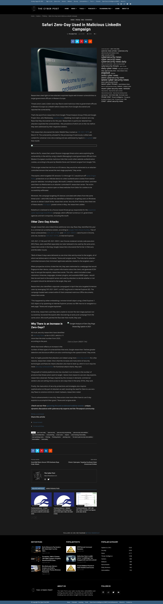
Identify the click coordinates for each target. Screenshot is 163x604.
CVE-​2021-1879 (83, 132)
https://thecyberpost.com (50, 475)
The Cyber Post (73, 34)
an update (89, 138)
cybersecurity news (111, 57)
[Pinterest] (81, 41)
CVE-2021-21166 (53, 233)
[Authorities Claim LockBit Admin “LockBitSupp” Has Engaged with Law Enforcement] (71, 558)
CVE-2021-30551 (69, 233)
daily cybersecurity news (108, 71)
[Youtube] (130, 4)
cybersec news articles (109, 51)
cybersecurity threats (110, 66)
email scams (59, 434)
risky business (104, 90)
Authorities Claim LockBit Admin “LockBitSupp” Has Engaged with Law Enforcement (86, 558)
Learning (81, 602)
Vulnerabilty (45, 439)
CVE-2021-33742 (52, 236)
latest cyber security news (115, 80)
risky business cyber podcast (115, 90)
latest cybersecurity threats (109, 82)
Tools (91, 1)
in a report (47, 204)
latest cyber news (109, 75)
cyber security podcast (106, 64)
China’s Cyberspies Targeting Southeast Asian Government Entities (82, 463)
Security (76, 1)
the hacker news (123, 95)
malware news (127, 86)
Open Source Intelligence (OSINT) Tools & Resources (104, 602)
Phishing (44, 16)
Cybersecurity (51, 432)
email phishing (50, 434)
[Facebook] (73, 41)
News (73, 8)
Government (37, 422)
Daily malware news (122, 71)
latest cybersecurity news (112, 78)
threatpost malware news (107, 99)
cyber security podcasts (119, 64)
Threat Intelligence (117, 97)
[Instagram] (121, 4)
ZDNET (103, 101)
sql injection (104, 95)
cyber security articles (107, 55)
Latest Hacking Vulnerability (78, 434)
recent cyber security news (111, 89)
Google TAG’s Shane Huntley (79, 230)
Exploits (67, 434)
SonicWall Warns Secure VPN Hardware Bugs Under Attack (45, 463)
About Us (123, 1)
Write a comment (37, 414)
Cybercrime (57, 1)
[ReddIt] (90, 41)
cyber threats (123, 66)
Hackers (64, 1)
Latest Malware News (124, 84)
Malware (70, 1)
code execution (105, 49)
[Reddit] (124, 4)
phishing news (66, 437)
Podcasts (98, 1)
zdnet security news (115, 101)
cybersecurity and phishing (64, 432)
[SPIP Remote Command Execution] (71, 549)
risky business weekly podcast (120, 93)
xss (125, 99)
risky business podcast (106, 93)
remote (126, 88)
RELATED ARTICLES (38, 488)
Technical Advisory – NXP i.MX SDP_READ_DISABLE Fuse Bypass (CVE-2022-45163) (86, 510)
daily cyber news (109, 68)
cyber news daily (41, 432)
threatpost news (119, 99)
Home (67, 8)
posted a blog (58, 118)
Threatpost (127, 97)
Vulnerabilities (83, 1)
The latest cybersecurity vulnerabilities (82, 437)
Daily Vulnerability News (38, 434)
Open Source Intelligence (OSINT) (110, 1)
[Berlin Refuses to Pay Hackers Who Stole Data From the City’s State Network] (36, 549)
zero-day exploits (83, 358)
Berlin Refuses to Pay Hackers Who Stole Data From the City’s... (51, 549)
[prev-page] (32, 517)
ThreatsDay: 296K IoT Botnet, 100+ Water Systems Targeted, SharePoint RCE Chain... (51, 558)
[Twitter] (127, 4)
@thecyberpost (93, 533)
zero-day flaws (38, 335)
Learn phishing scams (37, 437)
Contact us (129, 602)
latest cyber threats (109, 84)
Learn (117, 8)
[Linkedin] (86, 41)
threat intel (106, 97)
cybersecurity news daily (113, 62)
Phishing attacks (56, 437)
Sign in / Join (49, 1)
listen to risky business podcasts (109, 86)
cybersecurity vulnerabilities (80, 432)
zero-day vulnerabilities (44, 367)
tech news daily (113, 95)
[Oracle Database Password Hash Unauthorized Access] (71, 568)
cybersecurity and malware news (110, 53)
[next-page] (35, 517)
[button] (118, 4)
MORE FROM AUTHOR (52, 488)
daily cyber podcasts (123, 68)
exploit (105, 73)
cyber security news (111, 59)
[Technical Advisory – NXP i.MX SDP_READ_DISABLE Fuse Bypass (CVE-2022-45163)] (86, 499)
